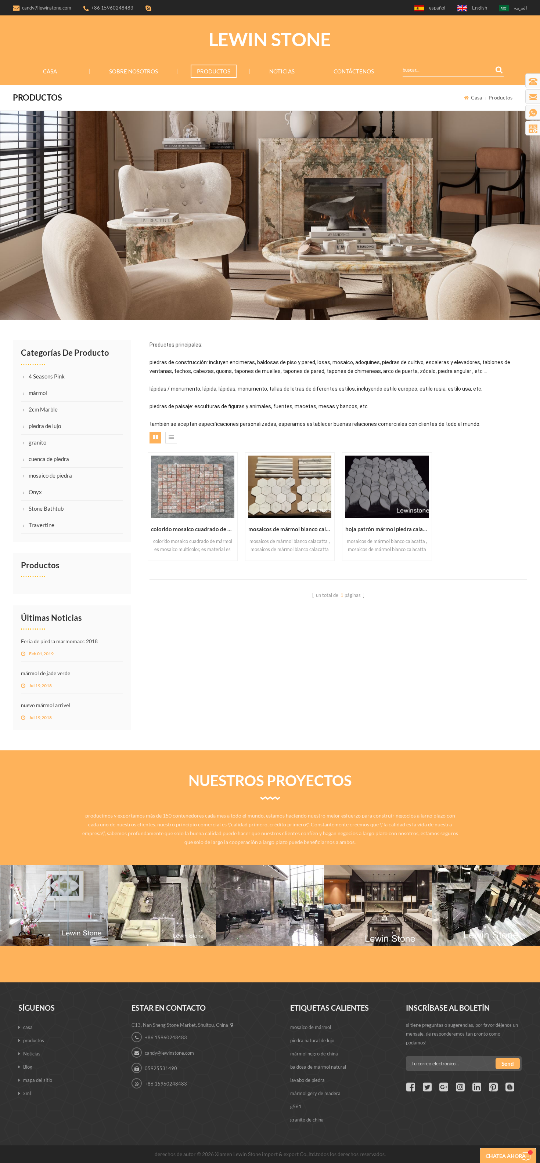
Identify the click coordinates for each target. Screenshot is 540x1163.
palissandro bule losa (162, 887)
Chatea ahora (506, 1156)
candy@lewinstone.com (46, 8)
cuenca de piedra (49, 459)
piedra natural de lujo (312, 1040)
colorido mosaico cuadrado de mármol (192, 529)
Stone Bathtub (46, 508)
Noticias (282, 71)
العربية (520, 8)
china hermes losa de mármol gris (270, 887)
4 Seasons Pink (47, 376)
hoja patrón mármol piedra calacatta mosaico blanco (387, 529)
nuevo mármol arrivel (45, 705)
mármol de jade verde (45, 673)
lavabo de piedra (307, 1080)
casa (50, 71)
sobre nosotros (133, 71)
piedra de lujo (45, 426)
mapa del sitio (37, 1080)
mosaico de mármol (310, 1027)
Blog (27, 1067)
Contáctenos (354, 71)
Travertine (41, 525)
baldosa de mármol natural (318, 1067)
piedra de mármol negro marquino (486, 887)
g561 (296, 1106)
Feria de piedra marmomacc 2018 (59, 641)
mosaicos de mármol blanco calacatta (290, 529)
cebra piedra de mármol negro (378, 887)
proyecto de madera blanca (54, 887)
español (437, 8)
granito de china (307, 1120)
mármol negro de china (314, 1054)
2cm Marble (43, 409)
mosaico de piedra (50, 475)
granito (37, 442)
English (479, 8)
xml (27, 1093)
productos (213, 71)
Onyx (35, 492)
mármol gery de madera (315, 1093)
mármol (38, 393)
